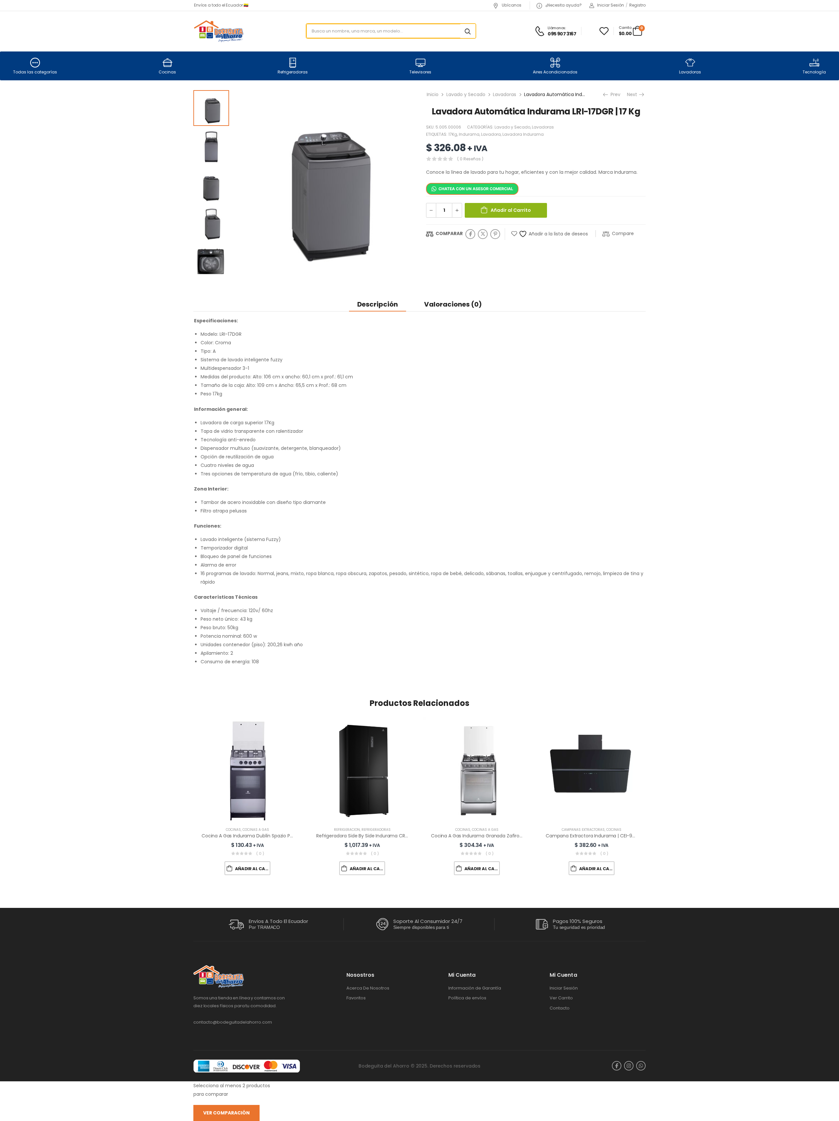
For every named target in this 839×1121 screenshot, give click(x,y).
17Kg (452, 134)
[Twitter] (483, 234)
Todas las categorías (35, 72)
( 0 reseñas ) (470, 159)
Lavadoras (690, 72)
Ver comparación (226, 1113)
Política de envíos (467, 998)
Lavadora (491, 134)
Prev (614, 94)
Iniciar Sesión (564, 988)
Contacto (560, 1008)
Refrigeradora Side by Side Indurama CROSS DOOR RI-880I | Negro (389, 835)
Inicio (433, 94)
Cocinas (167, 72)
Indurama (469, 134)
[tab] (377, 304)
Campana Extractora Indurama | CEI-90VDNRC (598, 835)
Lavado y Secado (465, 94)
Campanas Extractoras (583, 829)
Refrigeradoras (293, 72)
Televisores (420, 72)
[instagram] (629, 1066)
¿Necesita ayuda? (563, 5)
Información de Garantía (474, 988)
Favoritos (356, 998)
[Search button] (468, 31)
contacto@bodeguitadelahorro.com (232, 1022)
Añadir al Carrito (511, 210)
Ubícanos (511, 5)
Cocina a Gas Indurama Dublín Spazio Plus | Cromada (262, 835)
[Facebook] (470, 234)
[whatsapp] (641, 1066)
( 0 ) (260, 853)
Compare (623, 233)
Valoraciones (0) (453, 304)
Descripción (377, 304)
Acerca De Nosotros (367, 988)
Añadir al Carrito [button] (252, 869)
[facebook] (616, 1066)
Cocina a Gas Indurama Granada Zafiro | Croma (485, 835)
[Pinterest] (495, 234)
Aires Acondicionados (555, 72)
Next (634, 94)
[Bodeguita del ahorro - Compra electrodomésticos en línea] (218, 31)
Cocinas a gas (256, 829)
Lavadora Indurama (523, 134)
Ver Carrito (561, 998)
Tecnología (814, 72)
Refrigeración (347, 829)
